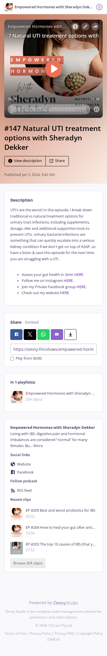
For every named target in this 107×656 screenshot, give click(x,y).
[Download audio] (70, 334)
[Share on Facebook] (16, 334)
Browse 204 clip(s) (28, 563)
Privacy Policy (40, 633)
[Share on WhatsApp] (43, 334)
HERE (78, 274)
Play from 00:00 (29, 358)
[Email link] (57, 334)
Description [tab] (21, 200)
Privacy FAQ (64, 633)
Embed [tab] (32, 322)
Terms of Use (15, 633)
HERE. (68, 280)
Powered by (41, 602)
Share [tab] (15, 322)
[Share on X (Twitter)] (30, 334)
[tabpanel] (53, 251)
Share (60, 161)
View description (28, 161)
